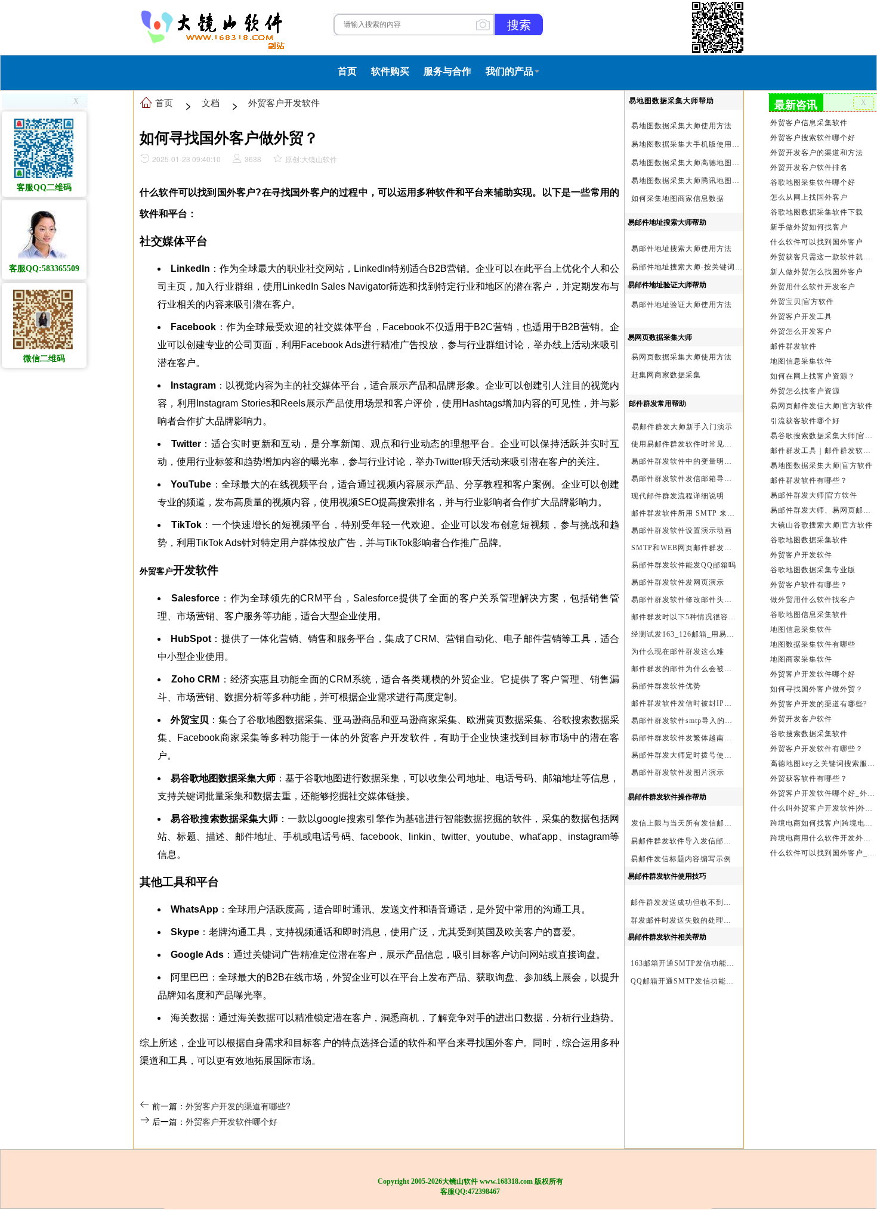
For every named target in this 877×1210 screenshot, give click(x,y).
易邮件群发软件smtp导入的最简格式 (693, 720)
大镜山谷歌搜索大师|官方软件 (821, 525)
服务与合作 (447, 71)
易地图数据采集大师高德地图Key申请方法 (704, 163)
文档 (211, 102)
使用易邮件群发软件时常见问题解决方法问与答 (712, 444)
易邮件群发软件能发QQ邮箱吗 (683, 565)
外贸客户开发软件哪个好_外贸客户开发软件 (822, 793)
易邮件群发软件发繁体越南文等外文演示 (701, 738)
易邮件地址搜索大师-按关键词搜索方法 (698, 267)
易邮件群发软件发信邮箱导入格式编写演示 (705, 478)
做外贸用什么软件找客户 (813, 599)
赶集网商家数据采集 (666, 375)
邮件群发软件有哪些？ (809, 480)
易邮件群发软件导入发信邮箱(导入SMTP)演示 (710, 841)
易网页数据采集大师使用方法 (681, 357)
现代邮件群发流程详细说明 (677, 496)
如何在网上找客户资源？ (813, 376)
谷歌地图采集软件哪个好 (813, 182)
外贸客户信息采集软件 (809, 123)
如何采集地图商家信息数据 (677, 198)
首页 (347, 71)
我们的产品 (509, 71)
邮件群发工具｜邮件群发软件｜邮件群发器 (822, 450)
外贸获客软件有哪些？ (809, 778)
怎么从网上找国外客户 (809, 197)
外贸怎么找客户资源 (805, 391)
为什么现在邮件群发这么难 (677, 651)
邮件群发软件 (793, 346)
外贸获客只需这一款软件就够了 (822, 257)
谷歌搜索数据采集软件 (809, 734)
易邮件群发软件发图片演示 (677, 772)
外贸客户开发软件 (284, 102)
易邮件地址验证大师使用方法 (681, 304)
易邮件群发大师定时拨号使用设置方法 (697, 755)
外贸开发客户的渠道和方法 (816, 152)
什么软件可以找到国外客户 (816, 242)
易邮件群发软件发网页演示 (677, 582)
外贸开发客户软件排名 (809, 167)
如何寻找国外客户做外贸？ (816, 689)
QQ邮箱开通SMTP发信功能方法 (686, 981)
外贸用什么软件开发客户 (813, 287)
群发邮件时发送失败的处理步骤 (685, 920)
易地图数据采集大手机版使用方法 (689, 144)
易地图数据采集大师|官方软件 (821, 465)
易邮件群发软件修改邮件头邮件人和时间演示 (708, 599)
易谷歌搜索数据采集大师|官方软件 (822, 436)
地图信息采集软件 (801, 361)
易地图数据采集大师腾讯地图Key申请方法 (704, 180)
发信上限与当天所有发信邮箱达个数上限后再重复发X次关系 (735, 823)
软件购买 (390, 71)
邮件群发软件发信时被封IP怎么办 (689, 703)
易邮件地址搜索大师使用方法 (681, 248)
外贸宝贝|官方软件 (802, 301)
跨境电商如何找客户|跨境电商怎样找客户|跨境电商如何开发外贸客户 (822, 823)
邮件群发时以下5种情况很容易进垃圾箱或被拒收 (714, 617)
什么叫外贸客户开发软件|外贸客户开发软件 (822, 808)
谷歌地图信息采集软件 (809, 614)
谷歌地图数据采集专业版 (813, 570)
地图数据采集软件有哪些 (813, 644)
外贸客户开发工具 (801, 316)
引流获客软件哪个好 (805, 421)
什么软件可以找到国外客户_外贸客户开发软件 (822, 853)
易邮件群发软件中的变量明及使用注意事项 (705, 461)
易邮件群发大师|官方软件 (813, 495)
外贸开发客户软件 (801, 719)
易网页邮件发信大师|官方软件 (821, 406)
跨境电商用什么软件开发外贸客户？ (822, 838)
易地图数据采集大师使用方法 (681, 126)
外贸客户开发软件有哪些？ (816, 748)
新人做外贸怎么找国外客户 (816, 272)
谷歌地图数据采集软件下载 (816, 212)
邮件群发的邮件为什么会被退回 (685, 669)
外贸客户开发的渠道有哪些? (238, 1106)
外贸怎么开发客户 (801, 331)
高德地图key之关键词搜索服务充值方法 (822, 763)
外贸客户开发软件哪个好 (231, 1121)
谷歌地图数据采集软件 (809, 540)
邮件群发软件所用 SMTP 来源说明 (691, 513)
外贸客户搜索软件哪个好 (813, 138)
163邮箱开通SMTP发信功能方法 (686, 963)
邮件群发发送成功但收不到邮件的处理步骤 (704, 902)
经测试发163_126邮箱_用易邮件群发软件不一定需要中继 (729, 634)
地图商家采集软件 (801, 659)
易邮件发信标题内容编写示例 (681, 859)
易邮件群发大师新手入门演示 (682, 427)
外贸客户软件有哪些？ (809, 585)
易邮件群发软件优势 (666, 686)
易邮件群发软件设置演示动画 (681, 530)
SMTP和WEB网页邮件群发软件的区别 (697, 548)
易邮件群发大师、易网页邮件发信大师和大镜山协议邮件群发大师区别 (822, 510)
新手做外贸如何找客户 (809, 227)
